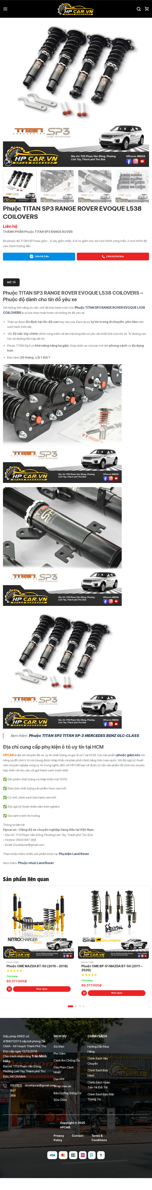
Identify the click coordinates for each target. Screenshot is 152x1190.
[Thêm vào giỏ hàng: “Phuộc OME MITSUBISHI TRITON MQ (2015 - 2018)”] (9, 993)
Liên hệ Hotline (115, 256)
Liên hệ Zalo (41, 256)
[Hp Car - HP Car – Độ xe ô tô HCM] (76, 9)
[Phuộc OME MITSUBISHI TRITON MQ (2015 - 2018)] (38, 923)
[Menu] (5, 9)
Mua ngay (42, 993)
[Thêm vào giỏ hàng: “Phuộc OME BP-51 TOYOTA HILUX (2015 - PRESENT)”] (84, 993)
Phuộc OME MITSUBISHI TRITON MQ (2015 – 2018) (34, 968)
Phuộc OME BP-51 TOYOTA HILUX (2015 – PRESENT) (112, 968)
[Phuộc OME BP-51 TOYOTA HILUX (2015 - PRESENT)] (113, 923)
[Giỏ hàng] (146, 9)
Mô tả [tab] (11, 282)
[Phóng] (8, 162)
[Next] (141, 94)
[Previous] (10, 94)
